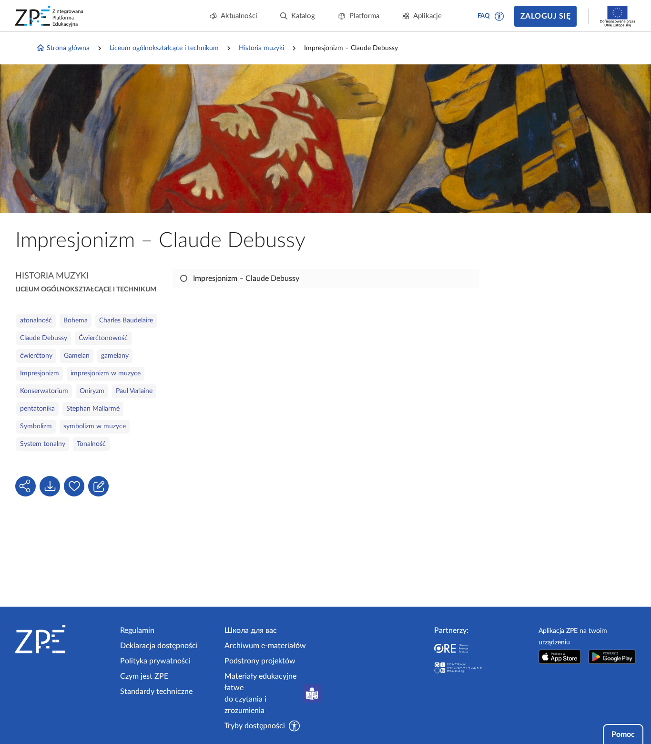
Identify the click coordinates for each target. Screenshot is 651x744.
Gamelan (77, 355)
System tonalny (42, 444)
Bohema (75, 320)
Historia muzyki (261, 48)
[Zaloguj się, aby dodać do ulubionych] (74, 486)
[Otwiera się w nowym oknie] (559, 657)
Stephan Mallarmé (93, 408)
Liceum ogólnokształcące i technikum (164, 48)
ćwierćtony (36, 355)
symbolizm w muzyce (94, 426)
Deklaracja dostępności (159, 646)
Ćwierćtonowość (103, 338)
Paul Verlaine (134, 391)
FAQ (484, 16)
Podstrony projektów (259, 661)
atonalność (36, 320)
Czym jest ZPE (144, 676)
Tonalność (91, 444)
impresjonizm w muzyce (106, 373)
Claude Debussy (43, 338)
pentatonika (37, 408)
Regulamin (137, 630)
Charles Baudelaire (126, 320)
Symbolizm (36, 426)
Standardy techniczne (156, 691)
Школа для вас (250, 630)
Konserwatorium (44, 391)
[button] (499, 16)
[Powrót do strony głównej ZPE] (49, 16)
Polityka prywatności (155, 661)
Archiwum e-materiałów (265, 646)
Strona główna (68, 48)
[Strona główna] (63, 639)
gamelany (115, 355)
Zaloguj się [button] (545, 16)
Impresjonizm (39, 373)
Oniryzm (92, 391)
